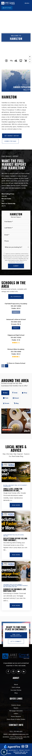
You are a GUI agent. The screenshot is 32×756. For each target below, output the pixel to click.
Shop (25, 392)
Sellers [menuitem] (16, 713)
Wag (17, 403)
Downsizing (7, 486)
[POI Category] (6, 60)
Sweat (17, 398)
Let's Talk (7, 7)
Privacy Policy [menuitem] (24, 750)
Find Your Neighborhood (16, 635)
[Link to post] (16, 472)
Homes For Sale (10, 141)
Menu (27, 3)
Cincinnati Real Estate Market (17, 485)
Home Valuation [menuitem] (16, 716)
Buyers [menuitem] (16, 708)
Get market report (11, 135)
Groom (7, 403)
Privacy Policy (19, 262)
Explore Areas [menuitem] (16, 705)
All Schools (15, 296)
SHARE (27, 410)
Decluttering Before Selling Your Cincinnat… (15, 539)
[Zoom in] (30, 56)
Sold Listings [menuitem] (16, 687)
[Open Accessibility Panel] (4, 752)
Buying (5, 485)
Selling (5, 536)
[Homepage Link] (8, 3)
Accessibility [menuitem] (13, 750)
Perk (6, 398)
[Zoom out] (30, 59)
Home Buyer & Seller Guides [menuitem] (16, 719)
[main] (16, 313)
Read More (16, 505)
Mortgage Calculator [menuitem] (16, 711)
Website (16, 327)
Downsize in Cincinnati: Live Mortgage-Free (14, 590)
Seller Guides (19, 535)
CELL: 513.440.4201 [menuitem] (16, 731)
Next (29, 421)
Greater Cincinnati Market (19, 585)
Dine (6, 392)
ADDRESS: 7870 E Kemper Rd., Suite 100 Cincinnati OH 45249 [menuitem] (16, 738)
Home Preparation (9, 535)
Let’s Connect (16, 641)
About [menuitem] (16, 684)
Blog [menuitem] (15, 693)
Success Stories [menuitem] (16, 690)
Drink (15, 392)
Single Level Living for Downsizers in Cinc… (12, 489)
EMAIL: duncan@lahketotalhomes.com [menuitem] (16, 734)
